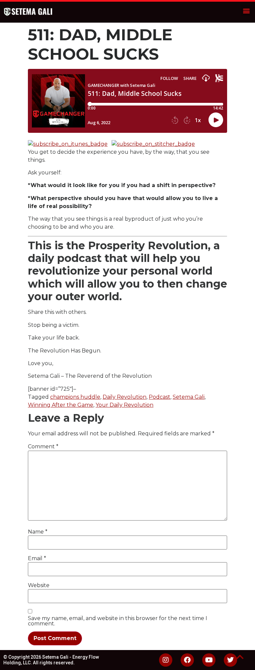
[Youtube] (208, 660)
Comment (43, 446)
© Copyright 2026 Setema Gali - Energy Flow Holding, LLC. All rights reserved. (51, 659)
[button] (246, 10)
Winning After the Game (60, 405)
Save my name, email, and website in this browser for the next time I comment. (117, 621)
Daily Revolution (124, 397)
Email (37, 558)
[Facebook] (187, 660)
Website (38, 585)
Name (37, 532)
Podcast (159, 397)
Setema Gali (189, 397)
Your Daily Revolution (124, 405)
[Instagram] (165, 660)
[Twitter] (230, 660)
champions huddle (75, 397)
